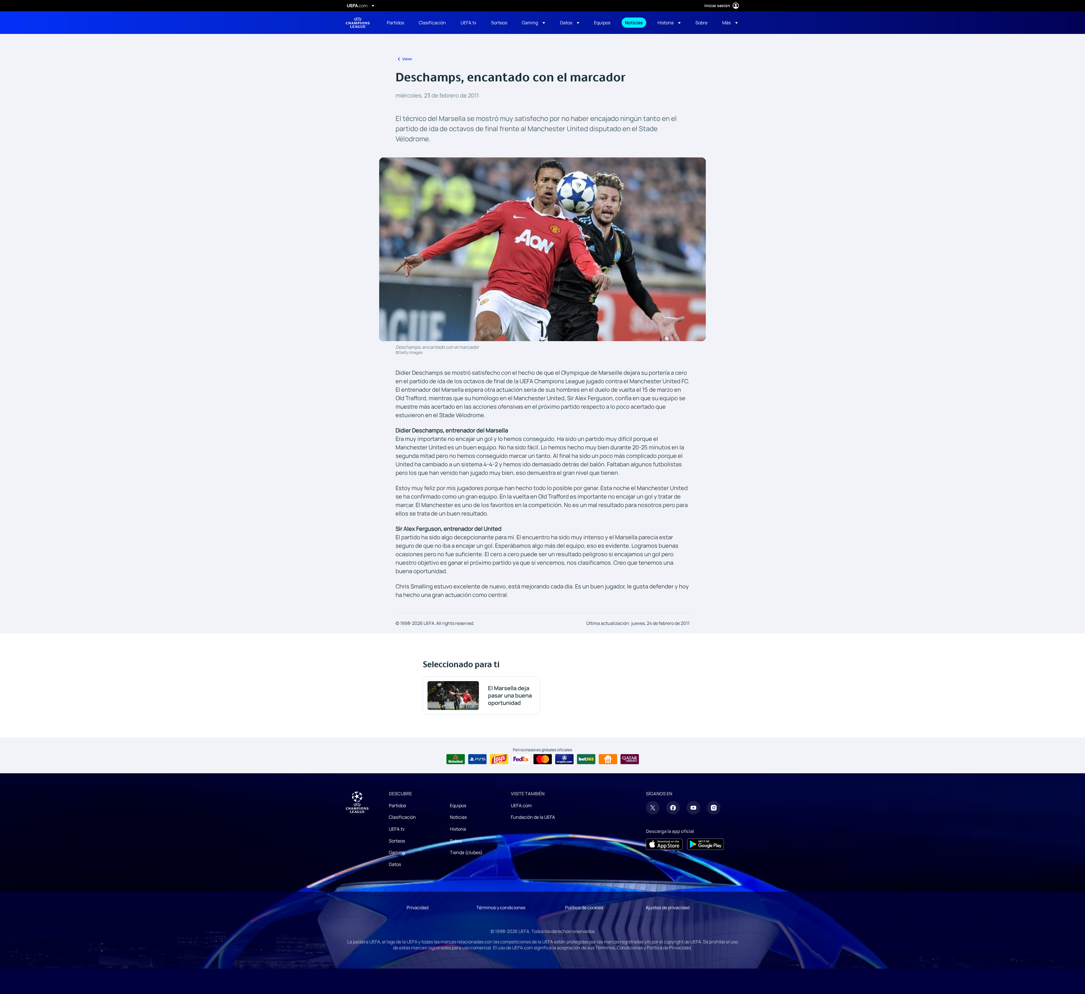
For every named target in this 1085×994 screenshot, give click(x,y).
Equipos (458, 805)
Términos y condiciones (500, 907)
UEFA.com (521, 805)
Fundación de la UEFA (533, 817)
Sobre (456, 841)
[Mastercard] (542, 759)
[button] (533, 22)
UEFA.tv (397, 829)
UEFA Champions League (358, 22)
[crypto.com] (564, 759)
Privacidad (417, 907)
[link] (395, 22)
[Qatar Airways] (629, 759)
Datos (395, 864)
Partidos (397, 805)
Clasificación (402, 817)
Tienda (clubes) (466, 852)
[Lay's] (499, 759)
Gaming (397, 852)
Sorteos (397, 841)
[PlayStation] (477, 759)
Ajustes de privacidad (667, 907)
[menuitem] (395, 22)
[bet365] (586, 759)
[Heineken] (455, 759)
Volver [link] (407, 59)
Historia (458, 829)
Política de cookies (584, 907)
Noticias (458, 817)
